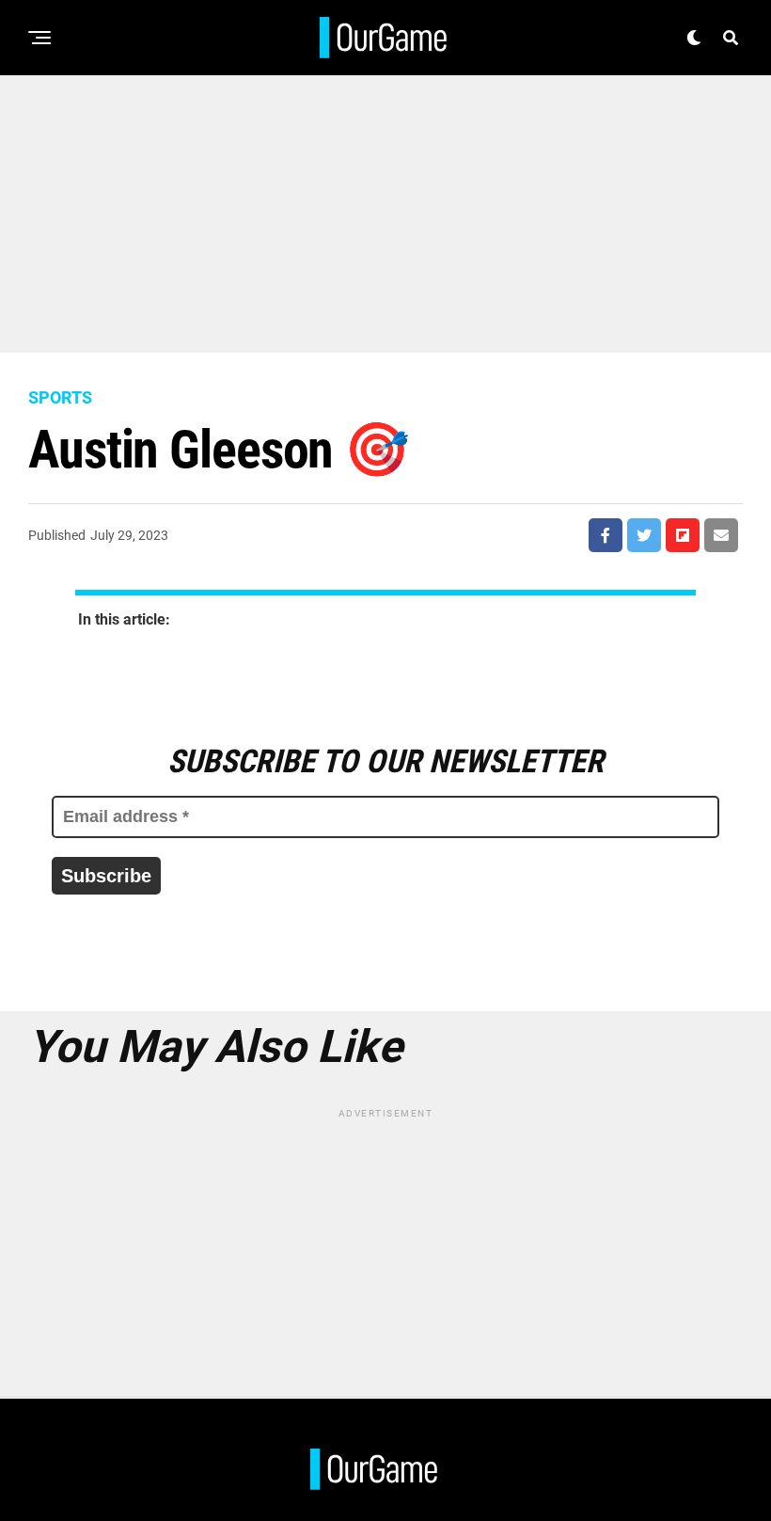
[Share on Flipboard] (683, 535)
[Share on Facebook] (605, 535)
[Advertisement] (385, 207)
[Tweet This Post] (644, 535)
